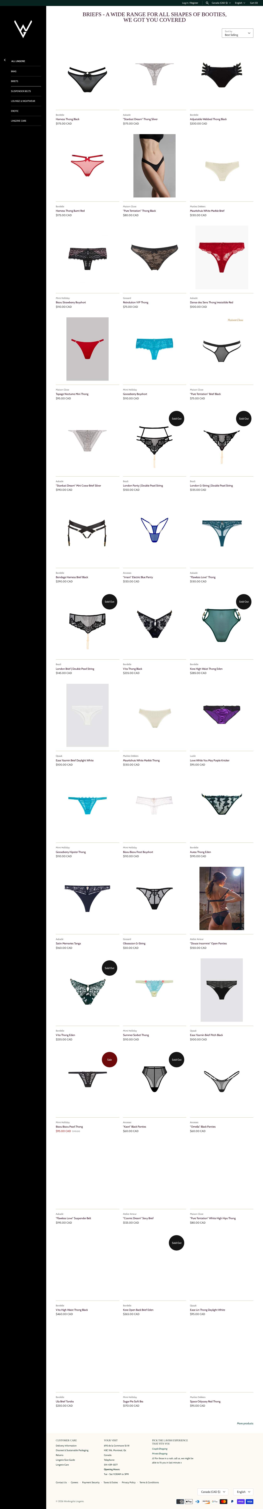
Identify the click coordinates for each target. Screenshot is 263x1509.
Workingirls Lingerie (74, 1501)
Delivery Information (66, 1445)
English (238, 3)
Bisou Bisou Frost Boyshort (138, 852)
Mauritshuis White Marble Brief (207, 210)
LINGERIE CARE (18, 121)
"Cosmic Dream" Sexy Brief (138, 1218)
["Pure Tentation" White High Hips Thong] (221, 1173)
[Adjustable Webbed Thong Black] (221, 74)
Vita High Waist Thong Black (72, 1310)
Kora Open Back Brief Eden (138, 1310)
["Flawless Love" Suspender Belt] (87, 1173)
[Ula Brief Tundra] (87, 1356)
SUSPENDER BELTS (21, 91)
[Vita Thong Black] (154, 623)
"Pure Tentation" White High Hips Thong (213, 1218)
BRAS (13, 71)
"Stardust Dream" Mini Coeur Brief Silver (78, 485)
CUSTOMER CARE (66, 1440)
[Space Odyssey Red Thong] (221, 1356)
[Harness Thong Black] (87, 74)
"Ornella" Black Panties (203, 1126)
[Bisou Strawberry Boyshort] (87, 257)
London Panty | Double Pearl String (143, 485)
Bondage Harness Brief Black (72, 577)
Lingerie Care (62, 1464)
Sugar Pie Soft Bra (133, 1401)
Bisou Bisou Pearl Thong (69, 1126)
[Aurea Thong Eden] (221, 807)
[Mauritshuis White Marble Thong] (154, 715)
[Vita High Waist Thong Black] (87, 1265)
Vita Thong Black (132, 668)
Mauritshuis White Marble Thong (141, 760)
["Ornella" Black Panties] (221, 1081)
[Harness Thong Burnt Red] (87, 165)
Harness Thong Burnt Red (70, 210)
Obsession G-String (134, 943)
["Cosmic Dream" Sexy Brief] (154, 1173)
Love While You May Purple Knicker (209, 760)
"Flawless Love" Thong (202, 577)
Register (194, 3)
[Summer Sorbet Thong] (154, 990)
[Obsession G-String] (154, 898)
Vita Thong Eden (65, 1035)
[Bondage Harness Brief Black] (87, 532)
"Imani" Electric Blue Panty (138, 577)
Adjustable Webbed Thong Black (208, 119)
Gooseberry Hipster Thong (71, 852)
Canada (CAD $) (220, 3)
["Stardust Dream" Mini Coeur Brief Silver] (87, 440)
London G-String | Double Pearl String (211, 485)
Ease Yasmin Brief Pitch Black (206, 1035)
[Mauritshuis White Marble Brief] (221, 165)
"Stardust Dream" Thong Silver (140, 119)
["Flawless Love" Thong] (221, 532)
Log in (185, 3)
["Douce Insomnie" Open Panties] (221, 898)
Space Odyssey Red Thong (205, 1401)
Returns (59, 1455)
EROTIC (14, 111)
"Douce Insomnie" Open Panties (208, 943)
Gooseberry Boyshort (135, 394)
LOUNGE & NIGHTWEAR (23, 101)
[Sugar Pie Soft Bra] (154, 1356)
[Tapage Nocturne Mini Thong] (87, 349)
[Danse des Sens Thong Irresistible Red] (221, 257)
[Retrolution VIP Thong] (154, 257)
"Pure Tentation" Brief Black (205, 394)
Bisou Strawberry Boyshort (71, 302)
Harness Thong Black (67, 119)
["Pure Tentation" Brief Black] (221, 349)
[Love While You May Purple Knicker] (221, 715)
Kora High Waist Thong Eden (206, 668)
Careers (74, 1482)
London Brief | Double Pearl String (75, 668)
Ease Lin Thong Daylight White (207, 1310)
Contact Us (61, 1482)
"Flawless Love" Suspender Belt (73, 1218)
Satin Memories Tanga (68, 943)
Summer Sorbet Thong (136, 1035)
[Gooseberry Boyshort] (154, 349)
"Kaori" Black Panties (134, 1126)
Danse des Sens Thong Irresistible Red (211, 302)
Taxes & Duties (111, 1482)
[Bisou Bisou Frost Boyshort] (154, 807)
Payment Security (91, 1482)
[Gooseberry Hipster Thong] (87, 807)
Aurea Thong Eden (200, 852)
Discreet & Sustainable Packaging (72, 1450)
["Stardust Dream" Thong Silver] (154, 74)
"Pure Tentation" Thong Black (139, 210)
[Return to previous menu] (5, 59)
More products (245, 1423)
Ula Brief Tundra (65, 1401)
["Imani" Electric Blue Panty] (154, 532)
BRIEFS (14, 81)
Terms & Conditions (149, 1482)
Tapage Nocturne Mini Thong (72, 394)
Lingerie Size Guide (65, 1460)
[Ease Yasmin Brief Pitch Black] (221, 990)
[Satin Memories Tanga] (87, 898)
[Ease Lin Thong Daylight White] (221, 1265)
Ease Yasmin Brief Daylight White (75, 760)
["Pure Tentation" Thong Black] (154, 165)
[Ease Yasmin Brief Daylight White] (87, 715)
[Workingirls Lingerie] (23, 29)
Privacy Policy (129, 1482)
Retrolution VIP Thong (135, 302)
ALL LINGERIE (18, 61)
